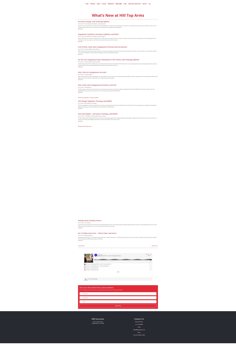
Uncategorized (88, 87)
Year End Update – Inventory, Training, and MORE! (98, 114)
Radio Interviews (96, 61)
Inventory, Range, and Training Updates (93, 21)
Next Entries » (155, 245)
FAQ (150, 3)
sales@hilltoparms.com (139, 329)
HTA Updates (94, 23)
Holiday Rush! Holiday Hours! (90, 220)
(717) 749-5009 (139, 324)
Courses (104, 3)
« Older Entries (81, 245)
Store (125, 3)
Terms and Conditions (134, 3)
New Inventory (96, 49)
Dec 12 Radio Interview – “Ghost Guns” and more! (97, 233)
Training (92, 3)
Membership (111, 3)
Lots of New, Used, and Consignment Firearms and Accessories (102, 47)
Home (86, 3)
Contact (144, 3)
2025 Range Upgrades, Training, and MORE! (95, 101)
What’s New (119, 3)
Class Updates (88, 23)
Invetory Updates (102, 23)
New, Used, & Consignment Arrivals (92, 72)
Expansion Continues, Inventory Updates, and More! (98, 34)
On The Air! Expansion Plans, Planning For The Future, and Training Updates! (109, 59)
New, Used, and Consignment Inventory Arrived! (97, 85)
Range (98, 3)
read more (80, 28)
